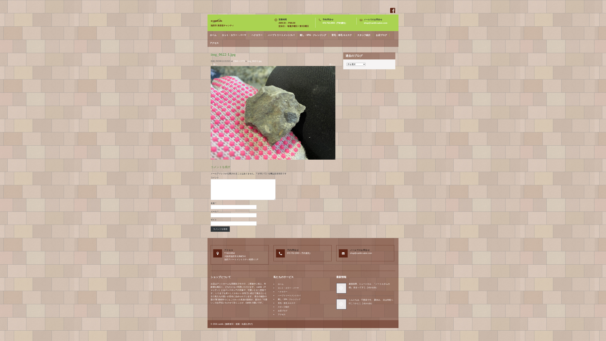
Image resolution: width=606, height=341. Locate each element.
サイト (214, 219)
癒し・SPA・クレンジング (313, 35)
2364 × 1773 (239, 61)
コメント (215, 177)
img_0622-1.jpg (254, 61)
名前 (213, 203)
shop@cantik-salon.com (375, 23)
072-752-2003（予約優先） (335, 23)
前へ (214, 64)
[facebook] (392, 10)
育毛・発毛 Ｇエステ (342, 35)
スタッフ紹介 (364, 35)
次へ (332, 64)
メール (214, 211)
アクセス (214, 43)
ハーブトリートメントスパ (281, 35)
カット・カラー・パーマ (234, 35)
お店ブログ (381, 35)
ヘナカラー (257, 35)
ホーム (213, 35)
